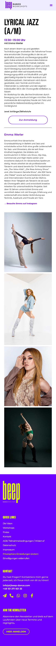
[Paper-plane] (5, 596)
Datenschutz (9, 545)
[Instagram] (25, 596)
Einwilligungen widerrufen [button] (16, 558)
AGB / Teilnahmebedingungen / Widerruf (23, 541)
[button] (51, 5)
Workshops (8, 528)
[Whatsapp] (18, 596)
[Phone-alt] (11, 596)
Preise (6, 532)
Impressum (9, 549)
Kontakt (7, 536)
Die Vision (8, 523)
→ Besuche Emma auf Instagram (20, 203)
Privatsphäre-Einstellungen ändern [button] (21, 554)
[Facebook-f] (32, 596)
